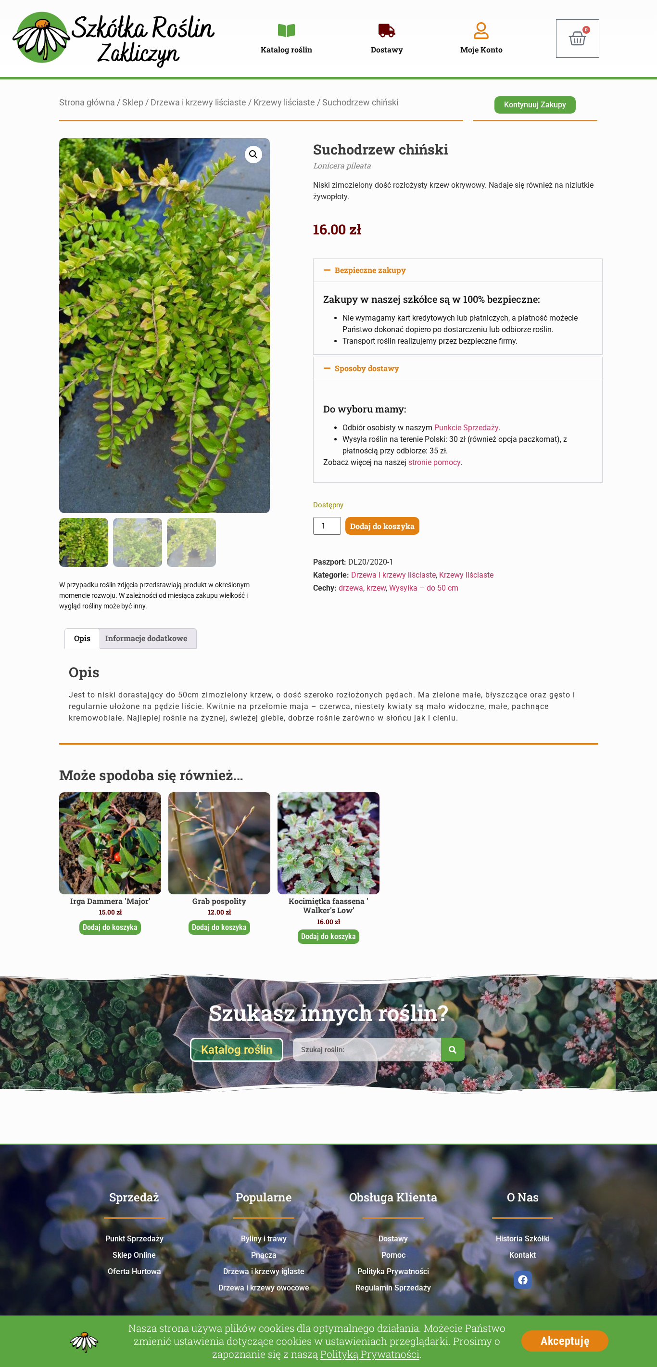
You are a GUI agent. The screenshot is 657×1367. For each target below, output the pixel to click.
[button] (253, 154)
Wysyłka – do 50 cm (423, 588)
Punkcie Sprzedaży (466, 427)
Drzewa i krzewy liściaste (198, 102)
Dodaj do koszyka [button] (110, 927)
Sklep (132, 102)
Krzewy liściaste (284, 102)
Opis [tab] (82, 638)
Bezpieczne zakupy (370, 270)
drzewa (351, 588)
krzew (376, 588)
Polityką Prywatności (369, 1354)
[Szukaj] (453, 1049)
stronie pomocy (434, 462)
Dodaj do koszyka (382, 526)
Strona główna (87, 102)
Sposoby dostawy (367, 368)
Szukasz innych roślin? (328, 1012)
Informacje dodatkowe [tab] (146, 638)
